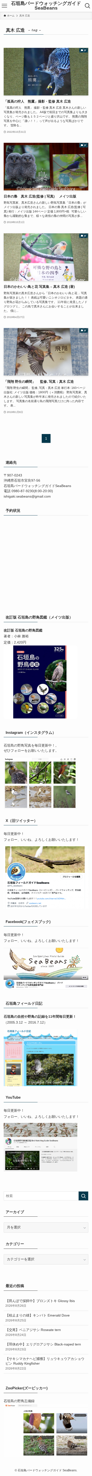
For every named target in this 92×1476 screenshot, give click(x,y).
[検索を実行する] (83, 1195)
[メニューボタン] (4, 6)
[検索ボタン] (87, 6)
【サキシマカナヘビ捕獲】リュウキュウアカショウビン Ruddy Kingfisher (44, 1363)
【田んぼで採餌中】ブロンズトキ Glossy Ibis (40, 1303)
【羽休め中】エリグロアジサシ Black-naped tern (43, 1347)
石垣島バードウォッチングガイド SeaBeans (46, 6)
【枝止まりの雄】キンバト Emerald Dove (37, 1318)
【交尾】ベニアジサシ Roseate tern (33, 1332)
